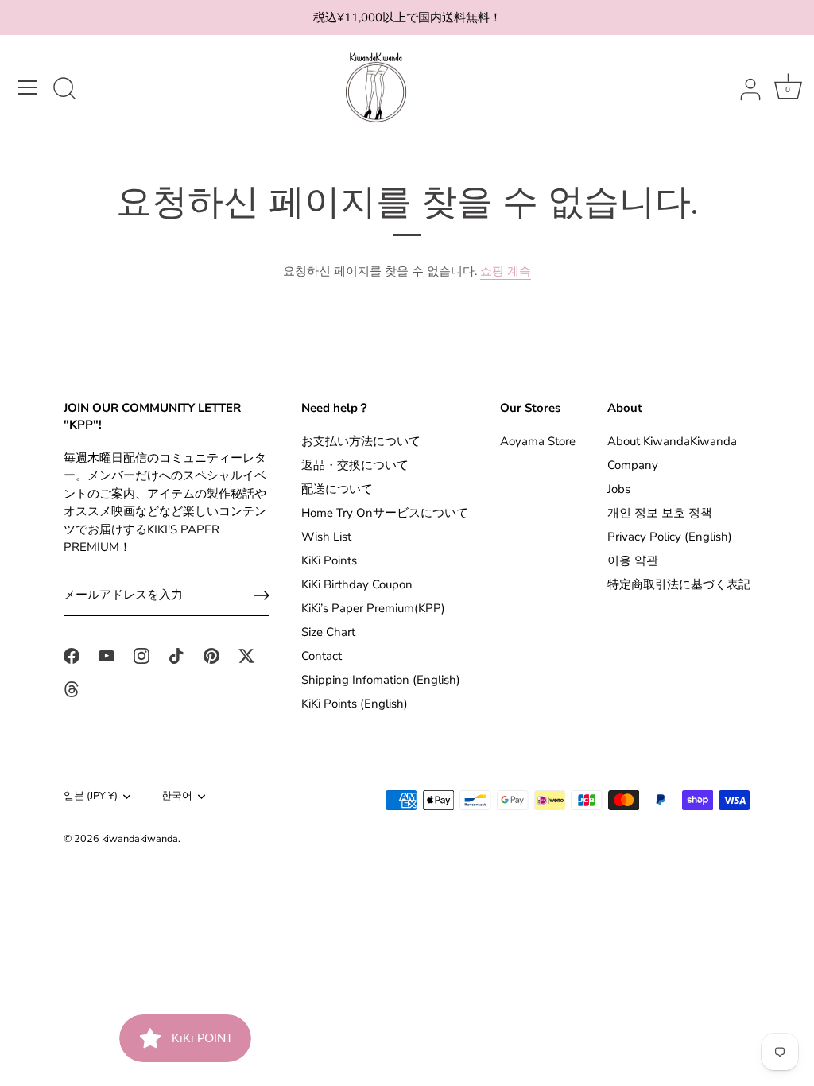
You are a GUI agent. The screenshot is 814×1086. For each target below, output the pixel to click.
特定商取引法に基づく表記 (678, 584)
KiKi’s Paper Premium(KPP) (373, 608)
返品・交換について (355, 465)
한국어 (176, 796)
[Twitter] (246, 654)
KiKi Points (329, 560)
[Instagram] (141, 654)
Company (632, 465)
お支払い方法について (361, 441)
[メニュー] (27, 87)
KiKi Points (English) (354, 704)
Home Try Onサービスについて (384, 513)
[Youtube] (106, 654)
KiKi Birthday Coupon (357, 584)
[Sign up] (261, 595)
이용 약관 (632, 560)
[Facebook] (71, 654)
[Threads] (71, 688)
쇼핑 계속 (505, 271)
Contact (321, 656)
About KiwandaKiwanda (672, 441)
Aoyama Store (538, 441)
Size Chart (328, 632)
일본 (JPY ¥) (91, 796)
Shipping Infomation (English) (380, 680)
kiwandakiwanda (140, 839)
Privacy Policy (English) (669, 537)
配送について (337, 489)
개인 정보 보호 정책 (659, 513)
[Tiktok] (176, 654)
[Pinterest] (211, 654)
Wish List (326, 537)
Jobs (618, 489)
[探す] (64, 89)
